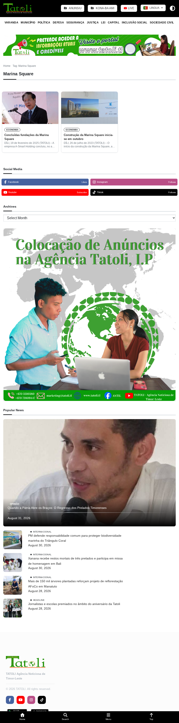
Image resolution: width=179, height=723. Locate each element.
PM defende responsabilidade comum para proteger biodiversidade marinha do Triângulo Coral (74, 538)
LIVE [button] (130, 8)
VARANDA (12, 22)
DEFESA (58, 22)
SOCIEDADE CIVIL (162, 22)
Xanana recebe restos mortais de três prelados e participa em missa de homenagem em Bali (75, 561)
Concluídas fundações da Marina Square (26, 137)
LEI (103, 22)
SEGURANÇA (75, 22)
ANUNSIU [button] (74, 8)
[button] (22, 717)
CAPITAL (114, 22)
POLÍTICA (44, 22)
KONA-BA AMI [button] (104, 8)
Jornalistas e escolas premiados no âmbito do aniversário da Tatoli (74, 604)
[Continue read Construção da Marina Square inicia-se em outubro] (89, 108)
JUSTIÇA (93, 22)
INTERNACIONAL (42, 531)
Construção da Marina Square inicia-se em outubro (88, 137)
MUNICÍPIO (28, 22)
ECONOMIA (12, 130)
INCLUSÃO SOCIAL (134, 22)
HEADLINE (39, 600)
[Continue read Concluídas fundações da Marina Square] (30, 108)
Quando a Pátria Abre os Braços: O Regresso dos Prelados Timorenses (57, 508)
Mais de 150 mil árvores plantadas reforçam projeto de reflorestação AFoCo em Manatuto (75, 583)
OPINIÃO (14, 504)
